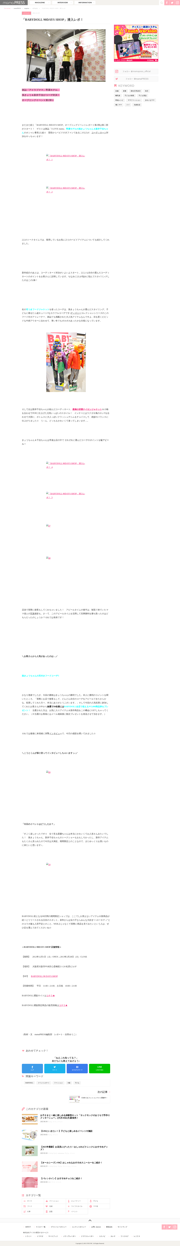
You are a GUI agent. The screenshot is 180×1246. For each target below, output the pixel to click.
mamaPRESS (17, 8)
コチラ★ (50, 995)
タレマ (113, 1236)
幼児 (146, 91)
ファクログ (124, 1236)
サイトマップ (122, 1227)
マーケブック (53, 1236)
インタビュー (55, 733)
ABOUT (28, 1227)
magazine (40, 3)
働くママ (118, 105)
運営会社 (109, 1227)
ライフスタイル (76, 1206)
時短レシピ (119, 100)
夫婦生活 (137, 105)
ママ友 (95, 1206)
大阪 (68, 1083)
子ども (77, 1083)
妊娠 (117, 91)
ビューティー (76, 1201)
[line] (99, 1068)
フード (29, 1206)
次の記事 (103, 1092)
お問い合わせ (96, 1227)
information (85, 3)
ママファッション (134, 100)
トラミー (28, 1236)
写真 (32, 613)
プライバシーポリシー (59, 1227)
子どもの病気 (129, 95)
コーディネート (98, 132)
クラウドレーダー (87, 1236)
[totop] (90, 1220)
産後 (124, 91)
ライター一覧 (40, 1227)
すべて (29, 1201)
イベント (35, 8)
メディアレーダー (69, 1236)
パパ (127, 105)
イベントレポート (44, 1083)
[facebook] (32, 1068)
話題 (50, 1211)
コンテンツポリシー (79, 1227)
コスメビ (102, 1236)
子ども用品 (143, 95)
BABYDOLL (29, 1083)
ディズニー (76, 313)
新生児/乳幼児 (136, 91)
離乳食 (117, 95)
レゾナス (137, 1236)
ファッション (58, 1083)
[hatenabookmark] (77, 1068)
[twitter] (54, 1068)
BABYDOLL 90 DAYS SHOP (44, 976)
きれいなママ (149, 100)
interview (62, 3)
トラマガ (40, 1236)
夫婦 (50, 1206)
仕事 (28, 1211)
